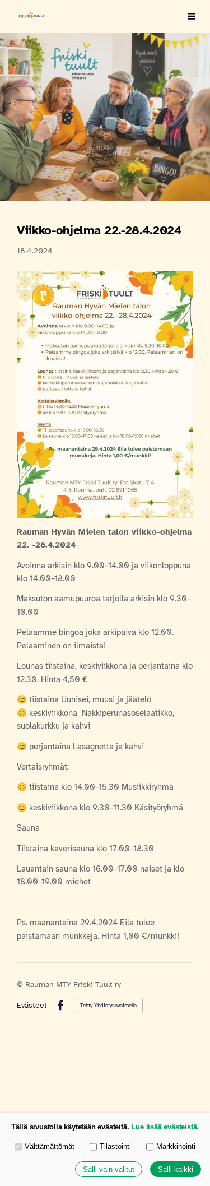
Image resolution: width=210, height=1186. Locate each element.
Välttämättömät (49, 1146)
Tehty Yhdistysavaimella (108, 1005)
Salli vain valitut (108, 1169)
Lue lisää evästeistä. (165, 1127)
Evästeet (32, 1005)
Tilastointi (115, 1146)
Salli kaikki (175, 1169)
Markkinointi (175, 1146)
